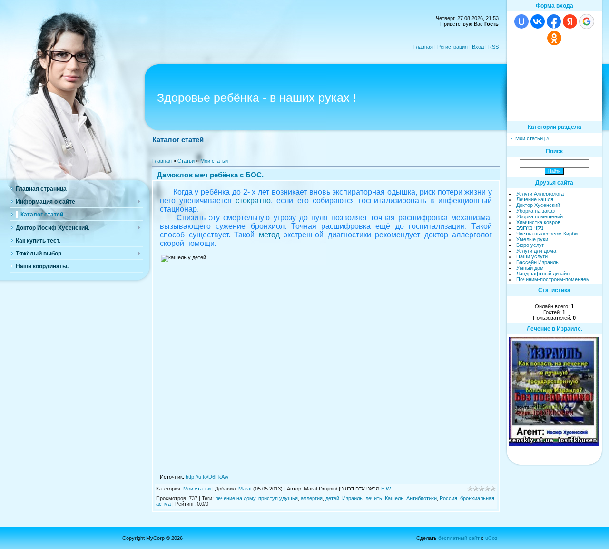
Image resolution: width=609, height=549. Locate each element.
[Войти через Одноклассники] (554, 38)
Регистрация (452, 46)
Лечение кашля (534, 199)
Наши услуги (532, 256)
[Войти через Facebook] (554, 21)
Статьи (186, 161)
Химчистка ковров (538, 222)
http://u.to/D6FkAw (207, 477)
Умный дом (530, 268)
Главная (423, 46)
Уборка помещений (539, 216)
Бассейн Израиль (537, 262)
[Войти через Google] (586, 21)
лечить (373, 498)
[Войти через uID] (521, 21)
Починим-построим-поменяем (553, 279)
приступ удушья (278, 498)
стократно (253, 200)
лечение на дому (235, 498)
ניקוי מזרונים (529, 228)
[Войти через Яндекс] (570, 21)
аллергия (312, 498)
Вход (478, 46)
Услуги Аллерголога (540, 193)
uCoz (491, 538)
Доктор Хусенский (538, 205)
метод (269, 235)
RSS (493, 46)
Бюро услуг (530, 245)
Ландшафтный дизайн (543, 273)
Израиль (352, 498)
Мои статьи (214, 161)
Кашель (394, 498)
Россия (448, 498)
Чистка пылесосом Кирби (547, 233)
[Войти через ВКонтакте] (537, 21)
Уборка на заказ (535, 211)
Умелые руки (532, 239)
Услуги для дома (536, 251)
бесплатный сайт (459, 538)
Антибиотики (421, 498)
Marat (245, 488)
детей (332, 498)
